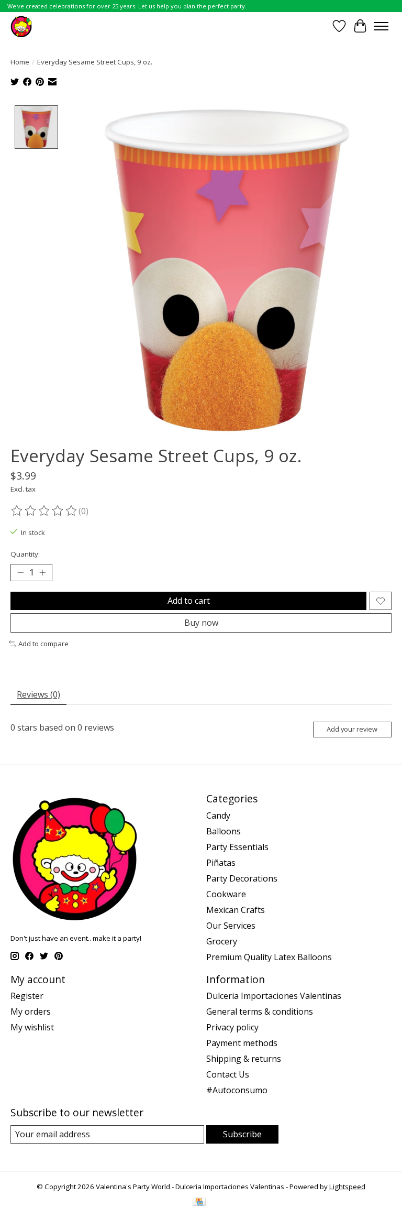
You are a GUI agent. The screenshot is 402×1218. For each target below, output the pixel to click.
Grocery (221, 941)
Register (26, 996)
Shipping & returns (243, 1058)
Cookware (226, 894)
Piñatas (221, 862)
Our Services (230, 925)
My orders (30, 1011)
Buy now (201, 622)
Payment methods (241, 1043)
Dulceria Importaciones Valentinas (273, 996)
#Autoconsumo (236, 1090)
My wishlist (32, 1027)
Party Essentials (237, 847)
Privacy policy (232, 1027)
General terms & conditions (259, 1011)
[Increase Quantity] (42, 573)
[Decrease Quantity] (20, 573)
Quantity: (25, 554)
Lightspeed (347, 1186)
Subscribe (242, 1134)
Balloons (223, 831)
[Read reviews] (44, 511)
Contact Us (227, 1074)
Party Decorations (241, 878)
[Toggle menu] (381, 26)
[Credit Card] (199, 1203)
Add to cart (189, 600)
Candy (218, 815)
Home (19, 62)
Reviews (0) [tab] (38, 694)
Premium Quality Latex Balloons (269, 957)
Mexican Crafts (235, 910)
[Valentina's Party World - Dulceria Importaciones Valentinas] (21, 26)
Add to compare (43, 643)
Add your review (352, 729)
